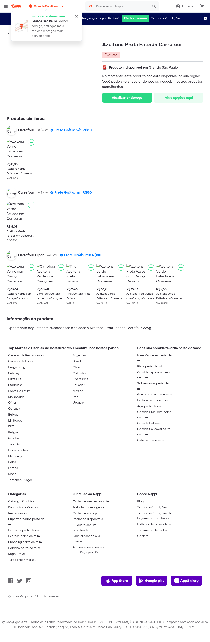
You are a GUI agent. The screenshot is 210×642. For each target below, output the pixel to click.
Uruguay (78, 403)
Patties (13, 468)
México (78, 391)
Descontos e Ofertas (23, 507)
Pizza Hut (14, 379)
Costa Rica (80, 379)
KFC (11, 426)
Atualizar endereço (127, 97)
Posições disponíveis (88, 519)
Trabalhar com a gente (88, 507)
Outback (14, 409)
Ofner (12, 403)
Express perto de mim (24, 536)
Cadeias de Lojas (20, 361)
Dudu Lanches (18, 450)
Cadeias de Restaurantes (26, 355)
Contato (142, 536)
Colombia (79, 373)
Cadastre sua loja (85, 513)
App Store (120, 580)
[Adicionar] (31, 142)
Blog (140, 501)
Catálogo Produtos (21, 501)
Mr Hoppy (15, 421)
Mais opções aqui (178, 97)
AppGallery (189, 580)
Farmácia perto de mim (24, 530)
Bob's (12, 462)
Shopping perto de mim (25, 542)
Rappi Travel (16, 554)
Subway (13, 373)
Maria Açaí (15, 456)
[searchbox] (121, 6)
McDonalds (16, 397)
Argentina (80, 355)
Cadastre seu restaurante (91, 501)
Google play (154, 580)
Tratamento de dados (152, 530)
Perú (76, 397)
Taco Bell (14, 444)
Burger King (16, 367)
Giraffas (13, 438)
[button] (46, 6)
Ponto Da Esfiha (19, 391)
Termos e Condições (166, 18)
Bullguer (14, 415)
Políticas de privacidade (154, 524)
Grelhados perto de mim (154, 395)
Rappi (10, 33)
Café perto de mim (150, 440)
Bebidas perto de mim (24, 548)
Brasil (77, 361)
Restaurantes (17, 513)
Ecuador (79, 385)
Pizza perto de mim (150, 366)
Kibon (12, 474)
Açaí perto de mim (150, 406)
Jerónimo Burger (20, 480)
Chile (76, 367)
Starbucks (15, 385)
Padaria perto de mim (152, 400)
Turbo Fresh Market (22, 560)
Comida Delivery (149, 423)
